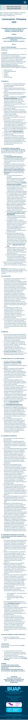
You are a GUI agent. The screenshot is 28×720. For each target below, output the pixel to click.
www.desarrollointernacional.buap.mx (10, 66)
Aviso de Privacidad (14, 700)
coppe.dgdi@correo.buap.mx (11, 606)
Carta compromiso (13, 401)
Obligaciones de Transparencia (14, 697)
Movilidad (6, 12)
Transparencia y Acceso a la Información (14, 696)
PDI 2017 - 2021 (14, 698)
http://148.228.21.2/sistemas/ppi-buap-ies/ (14, 169)
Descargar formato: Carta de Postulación (16, 183)
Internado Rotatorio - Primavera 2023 (13, 14)
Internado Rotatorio (14, 12)
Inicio (1, 12)
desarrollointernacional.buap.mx (14, 156)
